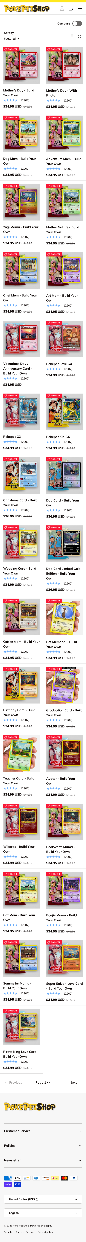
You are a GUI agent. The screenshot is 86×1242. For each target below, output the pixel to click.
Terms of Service (25, 1232)
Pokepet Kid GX (58, 437)
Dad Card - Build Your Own (62, 502)
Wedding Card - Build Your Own (19, 570)
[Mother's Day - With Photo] (64, 65)
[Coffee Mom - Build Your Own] (21, 617)
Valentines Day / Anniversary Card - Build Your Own (17, 368)
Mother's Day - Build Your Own (18, 92)
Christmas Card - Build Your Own (20, 502)
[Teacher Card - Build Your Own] (21, 753)
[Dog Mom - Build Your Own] (21, 134)
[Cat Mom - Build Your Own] (21, 890)
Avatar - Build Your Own (60, 780)
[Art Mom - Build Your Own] (64, 270)
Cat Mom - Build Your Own (19, 917)
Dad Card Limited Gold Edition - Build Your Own (63, 573)
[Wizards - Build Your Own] (21, 822)
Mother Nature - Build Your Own (62, 229)
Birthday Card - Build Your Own (19, 712)
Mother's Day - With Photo (61, 92)
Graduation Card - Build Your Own (64, 712)
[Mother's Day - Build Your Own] (21, 65)
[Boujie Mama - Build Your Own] (64, 890)
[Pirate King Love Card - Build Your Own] (21, 1027)
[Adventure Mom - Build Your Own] (64, 134)
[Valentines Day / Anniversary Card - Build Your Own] (21, 339)
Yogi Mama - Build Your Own (20, 229)
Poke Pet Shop (21, 1225)
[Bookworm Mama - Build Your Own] (64, 822)
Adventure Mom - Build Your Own (63, 161)
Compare (63, 23)
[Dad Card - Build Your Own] (64, 475)
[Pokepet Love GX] (64, 339)
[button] (70, 8)
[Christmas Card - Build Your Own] (21, 475)
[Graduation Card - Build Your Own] (64, 685)
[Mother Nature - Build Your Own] (64, 202)
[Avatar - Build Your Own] (64, 753)
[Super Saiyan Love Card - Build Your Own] (64, 958)
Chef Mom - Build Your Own (20, 297)
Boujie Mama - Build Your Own (61, 917)
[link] (17, 1082)
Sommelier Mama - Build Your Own (17, 985)
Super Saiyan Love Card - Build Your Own (64, 985)
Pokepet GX (12, 437)
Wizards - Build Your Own (18, 849)
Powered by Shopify (41, 1225)
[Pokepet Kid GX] (64, 412)
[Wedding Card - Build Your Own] (21, 543)
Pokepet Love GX (59, 364)
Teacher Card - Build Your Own (18, 780)
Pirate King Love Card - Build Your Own (21, 1054)
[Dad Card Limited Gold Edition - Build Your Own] (64, 543)
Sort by (9, 33)
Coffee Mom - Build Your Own (21, 644)
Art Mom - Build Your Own (62, 297)
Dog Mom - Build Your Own (19, 161)
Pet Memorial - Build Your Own (61, 644)
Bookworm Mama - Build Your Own (60, 849)
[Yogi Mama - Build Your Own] (21, 202)
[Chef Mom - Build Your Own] (21, 270)
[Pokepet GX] (21, 412)
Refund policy (45, 1232)
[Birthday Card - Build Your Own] (21, 685)
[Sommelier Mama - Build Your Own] (21, 958)
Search (8, 1232)
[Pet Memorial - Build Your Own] (64, 617)
